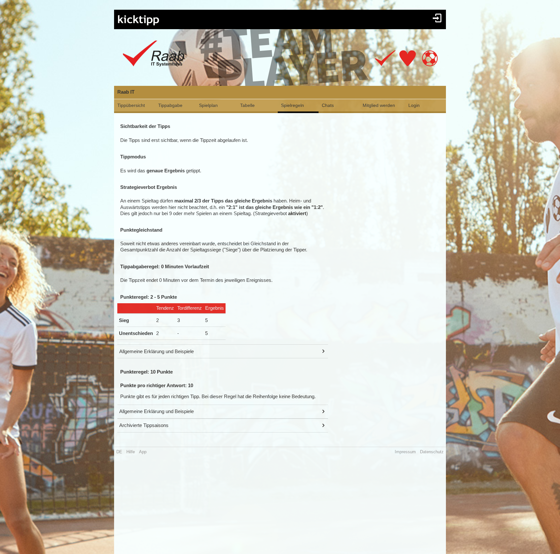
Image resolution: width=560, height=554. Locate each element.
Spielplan (208, 105)
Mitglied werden (379, 105)
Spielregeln (292, 105)
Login (414, 105)
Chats (328, 105)
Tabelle (247, 105)
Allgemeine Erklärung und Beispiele (156, 351)
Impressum (405, 451)
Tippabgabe (170, 105)
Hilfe (130, 451)
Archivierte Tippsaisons (144, 425)
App (142, 451)
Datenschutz (432, 451)
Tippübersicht (131, 105)
